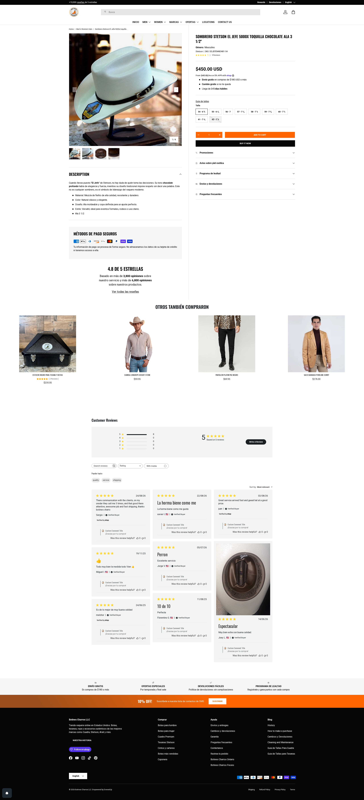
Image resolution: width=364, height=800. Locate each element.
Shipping (251, 790)
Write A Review (256, 442)
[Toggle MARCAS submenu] (181, 22)
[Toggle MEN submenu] (149, 22)
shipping (117, 480)
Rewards (261, 2)
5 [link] (208, 55)
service (106, 480)
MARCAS (174, 22)
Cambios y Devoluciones (280, 736)
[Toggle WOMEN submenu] (165, 22)
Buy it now (245, 143)
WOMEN (158, 22)
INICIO (135, 22)
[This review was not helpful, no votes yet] (143, 538)
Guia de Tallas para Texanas (281, 753)
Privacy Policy (280, 790)
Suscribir (217, 701)
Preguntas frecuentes (221, 742)
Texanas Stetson (166, 742)
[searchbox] (101, 466)
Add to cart (260, 135)
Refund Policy (264, 790)
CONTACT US (225, 22)
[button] (293, 12)
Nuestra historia (82, 740)
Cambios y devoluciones (223, 731)
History (271, 725)
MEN (144, 22)
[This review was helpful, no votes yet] (137, 538)
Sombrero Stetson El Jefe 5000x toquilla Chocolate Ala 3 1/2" (112, 29)
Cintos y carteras (166, 748)
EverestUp (108, 790)
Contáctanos (217, 748)
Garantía (215, 736)
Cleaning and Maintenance (280, 742)
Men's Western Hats (84, 29)
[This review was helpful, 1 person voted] (137, 638)
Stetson (199, 51)
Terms (292, 790)
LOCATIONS (208, 22)
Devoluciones (275, 2)
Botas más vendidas (168, 753)
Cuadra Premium (166, 736)
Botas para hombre (167, 725)
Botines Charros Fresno (222, 765)
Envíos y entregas (219, 725)
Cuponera (162, 759)
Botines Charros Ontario (222, 759)
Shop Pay (91, 2)
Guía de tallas (202, 101)
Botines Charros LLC (83, 790)
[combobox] (180, 12)
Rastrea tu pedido (219, 753)
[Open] (7, 793)
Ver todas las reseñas (125, 291)
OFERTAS (190, 22)
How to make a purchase (280, 731)
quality (96, 480)
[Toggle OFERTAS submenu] (197, 22)
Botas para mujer (166, 731)
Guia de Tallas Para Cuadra (281, 748)
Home (71, 29)
